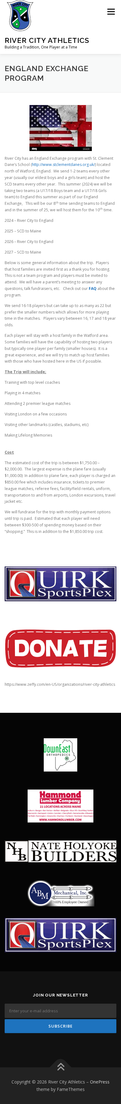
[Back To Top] (61, 1067)
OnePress (100, 1082)
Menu (110, 11)
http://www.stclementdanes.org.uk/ (63, 164)
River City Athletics (47, 40)
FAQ (92, 288)
